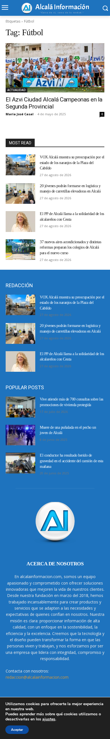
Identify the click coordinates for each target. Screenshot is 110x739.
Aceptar (17, 729)
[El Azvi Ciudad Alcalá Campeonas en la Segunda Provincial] (55, 67)
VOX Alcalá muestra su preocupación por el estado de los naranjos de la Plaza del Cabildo (72, 162)
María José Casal (20, 114)
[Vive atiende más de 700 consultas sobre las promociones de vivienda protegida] (20, 407)
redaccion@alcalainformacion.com (37, 677)
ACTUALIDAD (16, 90)
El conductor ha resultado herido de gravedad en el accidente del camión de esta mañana (71, 460)
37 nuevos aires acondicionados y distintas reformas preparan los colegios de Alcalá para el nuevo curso (70, 247)
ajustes (48, 719)
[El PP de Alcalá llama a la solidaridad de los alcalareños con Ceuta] (20, 221)
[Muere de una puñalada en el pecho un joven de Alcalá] (20, 435)
